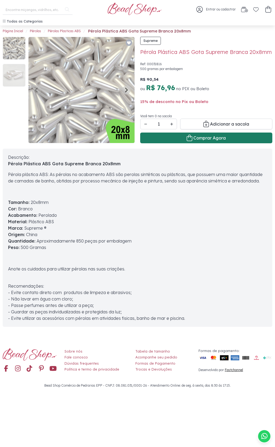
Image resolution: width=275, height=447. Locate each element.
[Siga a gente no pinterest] (41, 369)
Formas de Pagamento (155, 363)
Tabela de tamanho (152, 351)
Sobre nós (73, 351)
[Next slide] (126, 90)
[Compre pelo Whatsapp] (264, 436)
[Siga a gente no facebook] (6, 369)
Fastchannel (234, 370)
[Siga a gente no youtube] (53, 369)
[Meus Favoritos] (256, 9)
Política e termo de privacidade (91, 369)
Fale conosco (76, 357)
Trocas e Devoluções (153, 369)
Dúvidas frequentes (81, 363)
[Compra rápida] (244, 9)
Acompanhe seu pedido (156, 357)
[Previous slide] (36, 90)
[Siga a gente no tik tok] (29, 369)
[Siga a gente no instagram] (18, 369)
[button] (268, 9)
